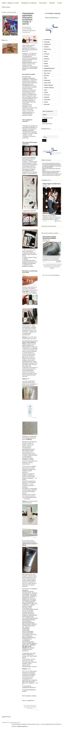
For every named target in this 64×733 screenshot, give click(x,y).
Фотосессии (47, 94)
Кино (45, 51)
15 (55, 265)
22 (54, 266)
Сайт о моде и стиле (10, 3)
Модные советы (48, 70)
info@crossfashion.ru (22, 726)
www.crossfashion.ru (52, 17)
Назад (44, 264)
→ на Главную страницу (52, 13)
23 (56, 266)
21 (51, 266)
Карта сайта (47, 104)
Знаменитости (47, 44)
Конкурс (46, 56)
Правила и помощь (29, 3)
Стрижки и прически (49, 87)
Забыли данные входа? (47, 123)
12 (48, 265)
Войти (44, 120)
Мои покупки (47, 73)
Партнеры (6, 7)
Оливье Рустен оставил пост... (52, 183)
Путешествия (47, 80)
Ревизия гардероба (48, 85)
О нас (59, 3)
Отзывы (46, 101)
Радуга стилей (47, 82)
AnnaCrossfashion (46, 240)
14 (53, 265)
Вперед (52, 268)
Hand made (46, 97)
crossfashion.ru (47, 39)
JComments (35, 709)
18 (45, 266)
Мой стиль (46, 75)
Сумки (45, 89)
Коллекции (46, 53)
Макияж (46, 63)
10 (44, 265)
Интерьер (46, 46)
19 (47, 266)
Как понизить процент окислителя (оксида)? (49, 237)
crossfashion (45, 186)
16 (57, 265)
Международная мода (49, 68)
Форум (52, 3)
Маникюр (46, 65)
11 (46, 265)
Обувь (45, 77)
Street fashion (47, 99)
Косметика (29, 28)
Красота (46, 61)
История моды (47, 49)
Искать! (44, 140)
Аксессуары (47, 41)
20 (49, 266)
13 (50, 265)
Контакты (43, 3)
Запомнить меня (48, 118)
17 (59, 265)
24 (58, 266)
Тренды (46, 92)
